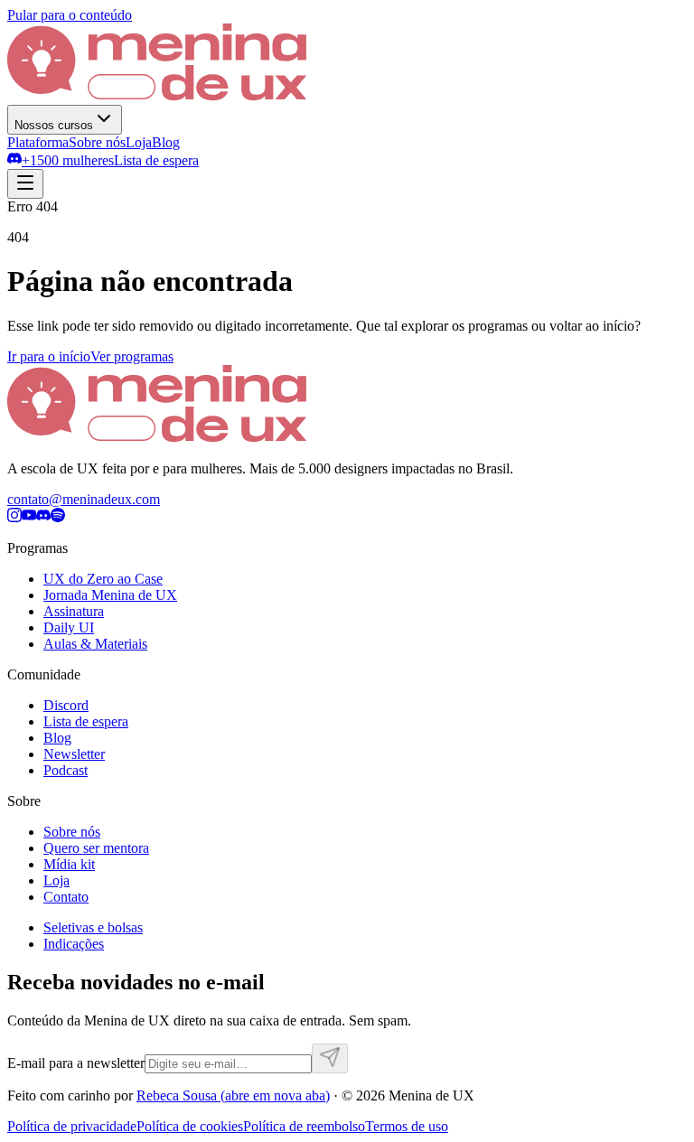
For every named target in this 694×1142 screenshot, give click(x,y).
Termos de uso (406, 1126)
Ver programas (132, 356)
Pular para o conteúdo (69, 15)
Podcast (65, 770)
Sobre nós (97, 142)
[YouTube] (29, 517)
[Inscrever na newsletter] (330, 1058)
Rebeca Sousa (233, 1095)
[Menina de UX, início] (157, 96)
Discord (66, 705)
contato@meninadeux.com (83, 499)
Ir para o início (48, 356)
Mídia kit (69, 864)
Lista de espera (156, 160)
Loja (139, 142)
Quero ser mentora (96, 848)
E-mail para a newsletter (76, 1063)
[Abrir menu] (25, 184)
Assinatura (73, 611)
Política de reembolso (304, 1126)
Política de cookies (189, 1126)
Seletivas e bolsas (93, 927)
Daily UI (68, 627)
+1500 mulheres (68, 160)
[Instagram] (14, 517)
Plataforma (38, 142)
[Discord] (43, 517)
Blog (166, 142)
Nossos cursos (53, 125)
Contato (66, 896)
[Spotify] (58, 517)
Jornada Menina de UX (110, 595)
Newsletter (74, 754)
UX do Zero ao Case (103, 578)
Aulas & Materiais (95, 643)
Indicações (73, 943)
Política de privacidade (71, 1126)
